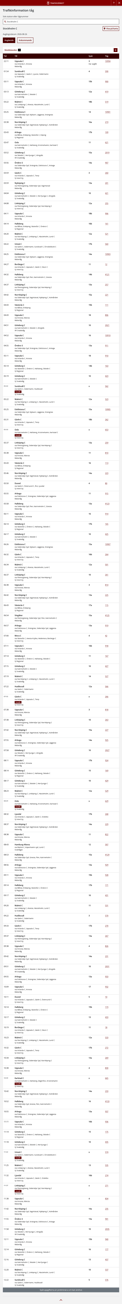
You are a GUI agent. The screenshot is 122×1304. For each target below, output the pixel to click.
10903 (107, 254)
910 (106, 355)
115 (106, 605)
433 (106, 1017)
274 (106, 1175)
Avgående (9, 40)
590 (106, 71)
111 (106, 305)
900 (106, 81)
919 (106, 625)
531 (106, 905)
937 (106, 1111)
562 (106, 386)
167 (106, 656)
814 (106, 585)
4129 (107, 854)
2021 (107, 325)
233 (106, 1091)
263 (106, 719)
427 (106, 666)
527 (106, 676)
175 (106, 1131)
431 (106, 895)
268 (106, 814)
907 (106, 162)
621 (106, 142)
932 (106, 986)
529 (106, 791)
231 (106, 956)
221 (106, 294)
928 (106, 875)
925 (106, 740)
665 (106, 1078)
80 (106, 483)
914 (106, 513)
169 (106, 770)
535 (106, 1165)
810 (106, 453)
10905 (107, 409)
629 (106, 801)
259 (106, 442)
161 (106, 223)
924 (106, 760)
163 (106, 366)
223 (106, 473)
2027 (107, 750)
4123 (107, 503)
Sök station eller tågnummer (15, 16)
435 (106, 1142)
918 (106, 646)
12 (106, 264)
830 (106, 1068)
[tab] (61, 50)
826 (106, 946)
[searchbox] (61, 21)
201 (106, 183)
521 (106, 234)
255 (106, 203)
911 (106, 345)
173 (106, 1007)
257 (106, 284)
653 (106, 429)
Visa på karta (112, 28)
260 (106, 173)
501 (106, 564)
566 (106, 686)
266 (106, 696)
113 (106, 463)
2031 (107, 966)
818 (106, 709)
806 (106, 315)
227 (106, 730)
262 (106, 419)
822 (106, 834)
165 (106, 524)
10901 (107, 112)
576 (106, 1280)
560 (106, 244)
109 (106, 132)
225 (106, 595)
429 (106, 780)
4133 (107, 1101)
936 (106, 1121)
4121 (107, 274)
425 (106, 534)
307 (106, 844)
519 (106, 101)
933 (106, 976)
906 (106, 213)
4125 (107, 615)
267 (106, 936)
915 (106, 493)
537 (106, 1269)
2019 (107, 152)
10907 (107, 544)
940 (106, 1239)
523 (106, 399)
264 (106, 554)
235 (106, 1208)
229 (106, 824)
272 (106, 1047)
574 (106, 1152)
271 (106, 1185)
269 (106, 1058)
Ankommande (25, 40)
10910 (107, 335)
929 (106, 865)
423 (106, 376)
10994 (107, 61)
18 (106, 1027)
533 (106, 1037)
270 (106, 925)
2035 (107, 1229)
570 (106, 915)
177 (106, 1249)
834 (106, 1198)
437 (106, 1259)
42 (106, 635)
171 (106, 885)
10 (106, 997)
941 (106, 1219)
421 (106, 193)
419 (106, 91)
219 (106, 122)
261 (106, 574)
